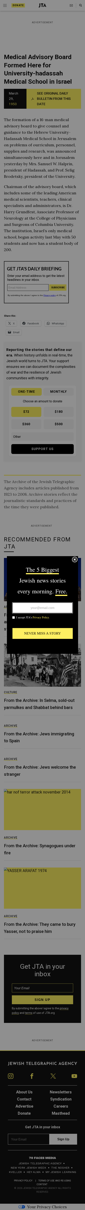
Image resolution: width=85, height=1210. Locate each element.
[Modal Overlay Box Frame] (42, 605)
